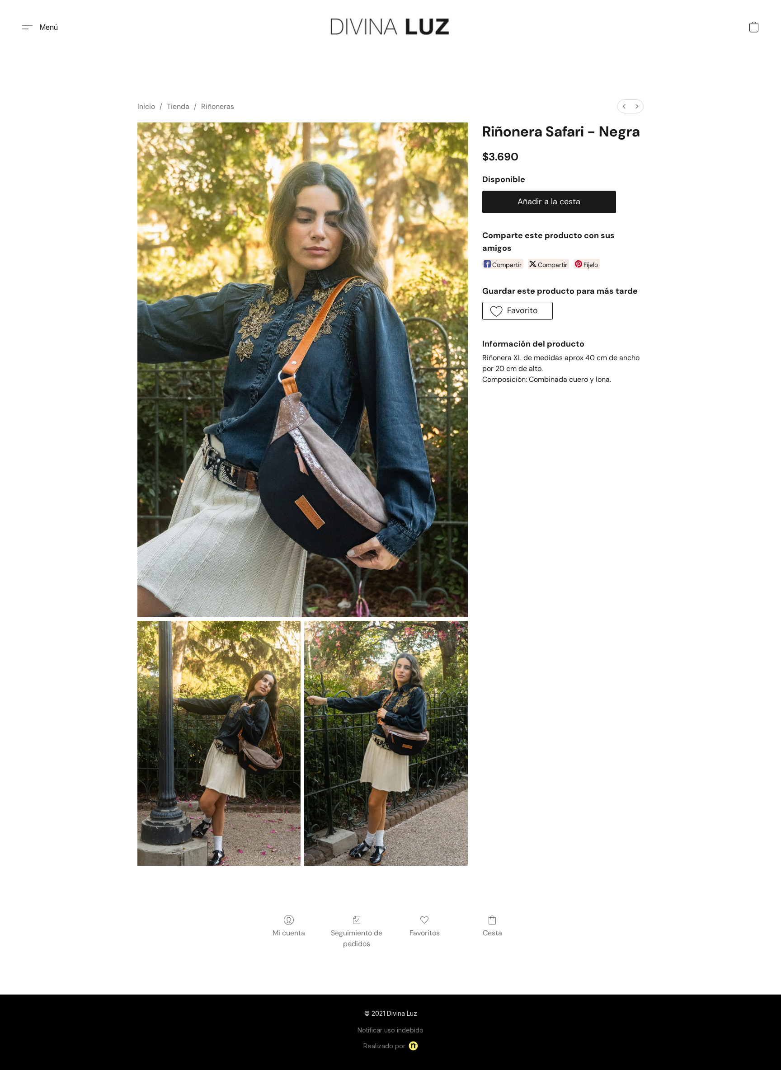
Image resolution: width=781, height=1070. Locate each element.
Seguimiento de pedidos (356, 938)
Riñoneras (217, 106)
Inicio (146, 106)
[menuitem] (624, 106)
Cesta (492, 933)
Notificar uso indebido (390, 1030)
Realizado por (384, 1046)
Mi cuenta (289, 933)
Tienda (178, 106)
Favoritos (424, 933)
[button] (390, 27)
